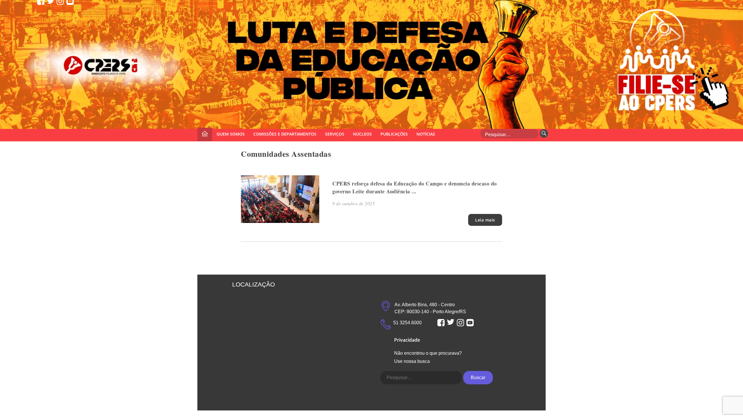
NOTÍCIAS (425, 134)
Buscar (478, 377)
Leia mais (485, 220)
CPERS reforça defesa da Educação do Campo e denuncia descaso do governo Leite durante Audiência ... (414, 187)
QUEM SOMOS (231, 134)
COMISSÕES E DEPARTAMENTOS (284, 134)
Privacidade (407, 340)
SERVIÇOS (334, 134)
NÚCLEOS (362, 134)
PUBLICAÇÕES (394, 134)
